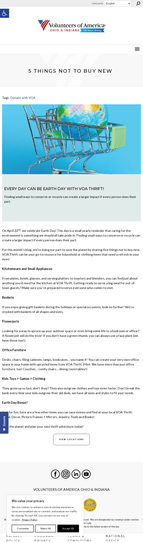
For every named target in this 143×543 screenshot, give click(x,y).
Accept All (68, 528)
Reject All (45, 528)
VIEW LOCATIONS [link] (71, 439)
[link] (4, 13)
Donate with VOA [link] (22, 98)
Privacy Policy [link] (29, 519)
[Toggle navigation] (5, 49)
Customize (23, 528)
